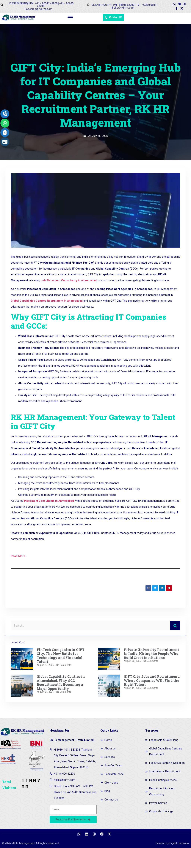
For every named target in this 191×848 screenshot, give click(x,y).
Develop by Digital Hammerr (172, 843)
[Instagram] (184, 4)
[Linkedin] (179, 4)
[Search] (175, 625)
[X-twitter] (182, 8)
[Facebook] (101, 834)
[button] (70, 17)
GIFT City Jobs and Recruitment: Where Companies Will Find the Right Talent (152, 680)
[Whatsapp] (174, 4)
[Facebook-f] (176, 8)
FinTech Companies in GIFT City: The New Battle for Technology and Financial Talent (60, 655)
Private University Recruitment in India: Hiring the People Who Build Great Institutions (151, 653)
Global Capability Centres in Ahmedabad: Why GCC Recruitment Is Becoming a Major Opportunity (61, 682)
